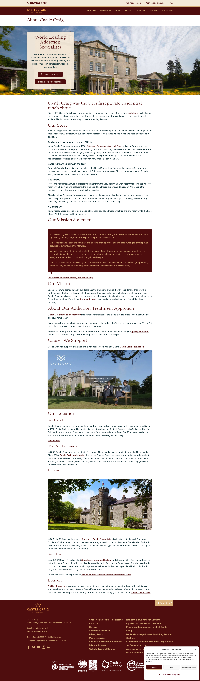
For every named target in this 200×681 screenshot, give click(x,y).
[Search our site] (172, 3)
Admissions (105, 10)
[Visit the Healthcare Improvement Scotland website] (63, 669)
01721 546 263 (51, 74)
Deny (172, 667)
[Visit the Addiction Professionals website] (137, 670)
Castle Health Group (141, 592)
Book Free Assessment (50, 82)
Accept (154, 667)
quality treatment (140, 331)
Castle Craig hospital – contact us (106, 620)
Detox (128, 10)
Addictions (140, 10)
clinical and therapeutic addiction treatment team (106, 574)
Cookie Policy (166, 674)
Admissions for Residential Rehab (143, 649)
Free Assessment (133, 3)
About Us (91, 10)
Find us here (54, 440)
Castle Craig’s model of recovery (64, 314)
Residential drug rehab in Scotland (143, 620)
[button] (196, 649)
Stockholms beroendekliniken (96, 560)
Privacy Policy (176, 674)
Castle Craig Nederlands (72, 455)
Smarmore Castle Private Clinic (97, 539)
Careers (93, 627)
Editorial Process (97, 645)
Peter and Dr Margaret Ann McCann (104, 146)
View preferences (189, 667)
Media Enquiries (97, 638)
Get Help (153, 10)
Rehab (118, 10)
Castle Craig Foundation (132, 347)
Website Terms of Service (102, 649)
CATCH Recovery (56, 586)
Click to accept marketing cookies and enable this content (100, 380)
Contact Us (167, 10)
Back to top (165, 603)
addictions (133, 113)
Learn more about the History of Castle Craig (70, 277)
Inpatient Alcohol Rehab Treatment (143, 623)
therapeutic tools (87, 299)
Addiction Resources (99, 630)
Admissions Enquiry (155, 3)
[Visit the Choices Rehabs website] (112, 671)
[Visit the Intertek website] (87, 672)
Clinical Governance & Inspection (105, 641)
